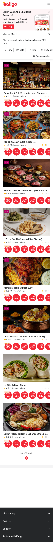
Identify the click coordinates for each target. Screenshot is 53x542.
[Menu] (48, 4)
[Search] (49, 34)
